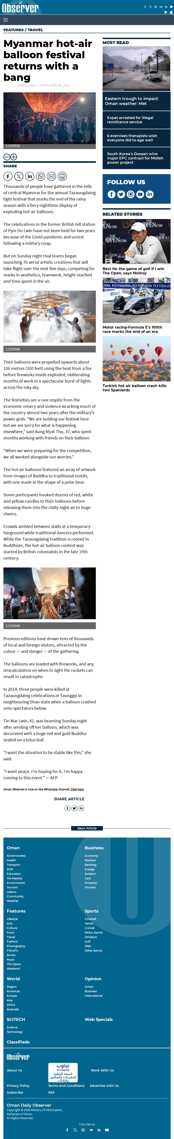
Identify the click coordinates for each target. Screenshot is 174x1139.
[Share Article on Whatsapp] (40, 175)
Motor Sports (94, 932)
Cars (88, 878)
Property (91, 883)
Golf (87, 941)
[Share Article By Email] (51, 175)
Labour (12, 892)
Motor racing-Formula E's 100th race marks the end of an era (132, 329)
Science (12, 1027)
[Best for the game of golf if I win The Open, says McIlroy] (137, 241)
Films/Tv (12, 950)
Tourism (12, 887)
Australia (13, 1009)
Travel (11, 937)
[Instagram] (155, 7)
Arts (9, 923)
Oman (89, 986)
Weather (13, 901)
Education (14, 873)
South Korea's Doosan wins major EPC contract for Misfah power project (135, 158)
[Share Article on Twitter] (18, 175)
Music (11, 959)
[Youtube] (171, 7)
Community (15, 896)
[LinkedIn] (166, 7)
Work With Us (102, 1070)
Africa (11, 1004)
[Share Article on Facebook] (7, 175)
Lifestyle (12, 919)
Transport (13, 864)
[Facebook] (145, 7)
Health (11, 860)
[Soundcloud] (161, 7)
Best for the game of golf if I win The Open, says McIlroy (133, 271)
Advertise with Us (104, 1086)
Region (12, 986)
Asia (9, 1000)
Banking (90, 864)
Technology (15, 1032)
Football (90, 919)
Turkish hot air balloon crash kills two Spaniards (135, 388)
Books (11, 955)
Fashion (12, 941)
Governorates (16, 855)
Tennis (89, 923)
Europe (12, 995)
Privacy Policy (18, 1086)
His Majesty (14, 878)
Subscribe (15, 1092)
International (93, 995)
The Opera (14, 964)
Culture (12, 928)
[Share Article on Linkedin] (29, 175)
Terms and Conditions (66, 1086)
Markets (90, 860)
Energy (89, 869)
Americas (13, 991)
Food (10, 932)
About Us (14, 1070)
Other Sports (93, 950)
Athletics (91, 937)
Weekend (13, 968)
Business (91, 991)
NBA (88, 946)
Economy (91, 855)
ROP (10, 869)
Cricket (90, 928)
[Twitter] (150, 7)
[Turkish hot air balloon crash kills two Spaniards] (137, 358)
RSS (51, 1092)
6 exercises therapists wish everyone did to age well (132, 138)
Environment (16, 883)
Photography (16, 946)
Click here (77, 789)
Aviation (90, 873)
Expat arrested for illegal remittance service (130, 120)
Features (13, 30)
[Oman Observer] (19, 7)
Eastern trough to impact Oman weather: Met (131, 101)
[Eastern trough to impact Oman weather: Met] (137, 69)
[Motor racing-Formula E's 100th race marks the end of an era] (137, 300)
